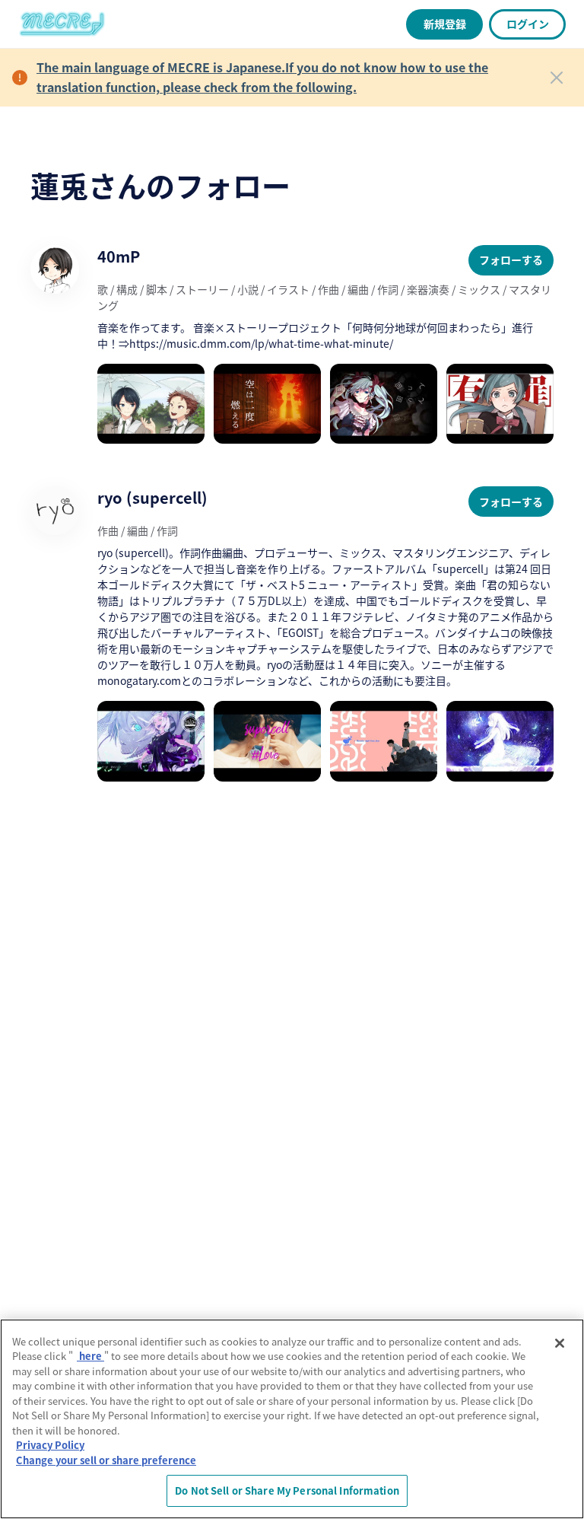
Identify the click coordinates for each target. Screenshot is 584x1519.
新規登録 (445, 23)
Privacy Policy (50, 1445)
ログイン (527, 23)
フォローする (511, 259)
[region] (292, 1419)
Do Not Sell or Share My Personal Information (287, 1490)
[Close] (556, 77)
